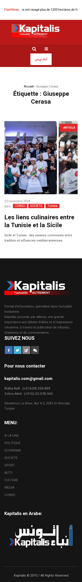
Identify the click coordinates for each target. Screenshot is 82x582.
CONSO (20, 206)
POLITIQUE (12, 443)
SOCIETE (36, 206)
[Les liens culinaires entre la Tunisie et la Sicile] (41, 157)
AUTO (8, 472)
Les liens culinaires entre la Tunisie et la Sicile (39, 221)
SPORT (9, 465)
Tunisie (52, 206)
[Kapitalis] (41, 30)
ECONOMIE (12, 450)
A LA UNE (11, 435)
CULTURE (11, 480)
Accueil (28, 86)
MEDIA (9, 487)
